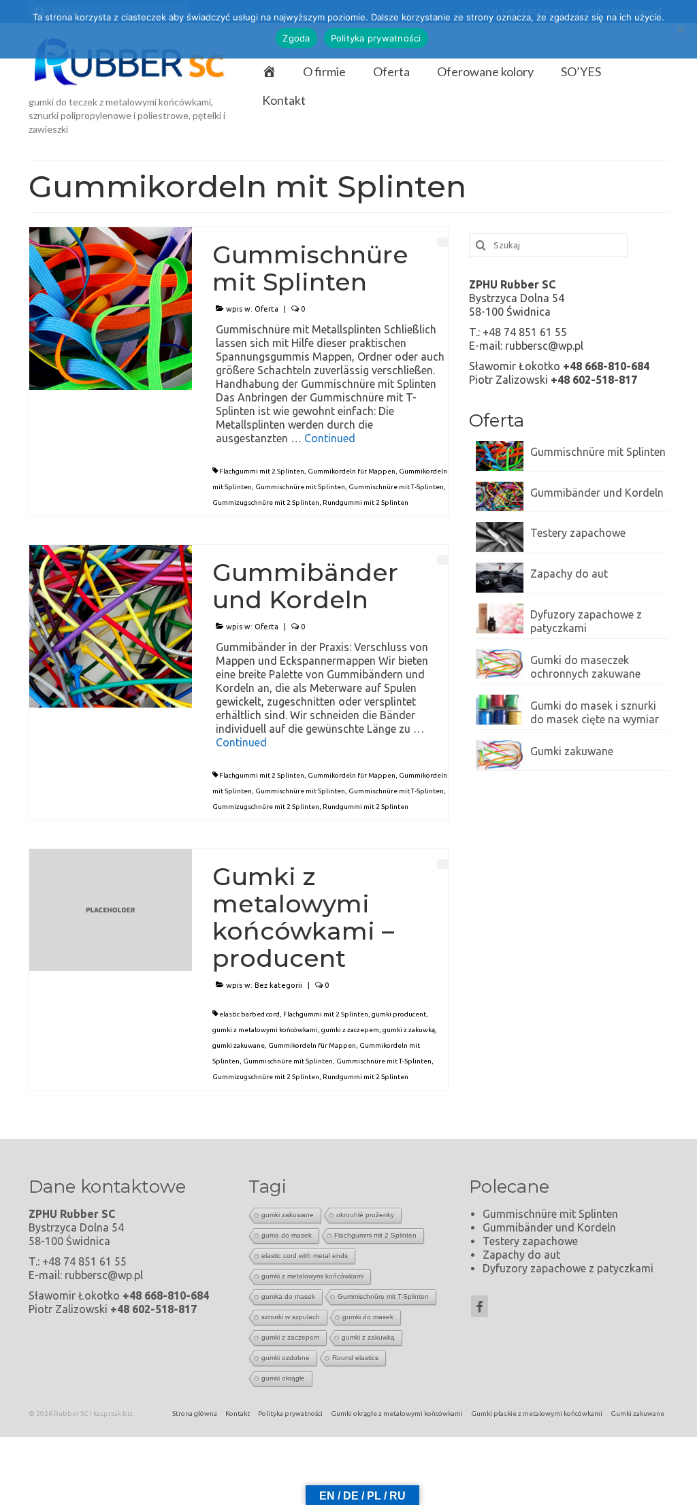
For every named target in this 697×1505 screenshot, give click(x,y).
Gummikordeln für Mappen (351, 471)
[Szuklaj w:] (548, 245)
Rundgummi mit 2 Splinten (365, 502)
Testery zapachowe (578, 533)
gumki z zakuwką (409, 1029)
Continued (329, 438)
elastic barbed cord (249, 1014)
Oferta (266, 309)
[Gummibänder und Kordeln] (110, 624)
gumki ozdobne (285, 1357)
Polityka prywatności (376, 38)
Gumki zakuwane (571, 751)
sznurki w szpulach (290, 1317)
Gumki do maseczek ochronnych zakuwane (585, 667)
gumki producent (399, 1014)
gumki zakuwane (238, 1045)
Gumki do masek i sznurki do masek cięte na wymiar (594, 712)
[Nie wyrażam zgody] (680, 29)
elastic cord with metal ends (304, 1255)
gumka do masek (288, 1296)
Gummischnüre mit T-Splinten (396, 487)
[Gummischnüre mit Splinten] (110, 307)
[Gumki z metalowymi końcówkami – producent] (110, 909)
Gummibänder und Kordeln (597, 492)
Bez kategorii (278, 985)
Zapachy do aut (569, 573)
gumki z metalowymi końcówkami (265, 1029)
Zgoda (296, 38)
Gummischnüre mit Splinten (300, 487)
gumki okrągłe (283, 1378)
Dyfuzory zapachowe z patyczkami (586, 621)
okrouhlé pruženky (365, 1215)
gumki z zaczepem (350, 1029)
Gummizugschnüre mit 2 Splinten (265, 502)
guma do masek (286, 1235)
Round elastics (355, 1357)
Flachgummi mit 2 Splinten (261, 471)
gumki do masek (367, 1317)
